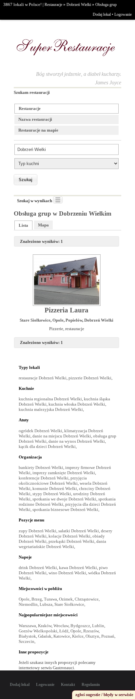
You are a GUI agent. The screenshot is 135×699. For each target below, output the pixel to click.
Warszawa (27, 625)
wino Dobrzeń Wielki (67, 572)
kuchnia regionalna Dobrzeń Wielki (50, 398)
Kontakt (68, 684)
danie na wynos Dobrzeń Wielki (76, 441)
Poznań (107, 636)
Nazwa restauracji (35, 119)
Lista (23, 225)
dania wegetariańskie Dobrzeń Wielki (62, 544)
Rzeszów (91, 630)
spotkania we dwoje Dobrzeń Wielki (64, 499)
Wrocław (60, 625)
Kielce (78, 636)
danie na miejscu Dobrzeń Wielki (61, 436)
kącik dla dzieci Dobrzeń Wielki (47, 446)
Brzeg (36, 599)
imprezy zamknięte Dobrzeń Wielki (63, 472)
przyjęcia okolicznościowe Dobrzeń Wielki (53, 481)
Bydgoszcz (80, 625)
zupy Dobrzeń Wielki (37, 530)
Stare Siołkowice (35, 320)
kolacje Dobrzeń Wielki (69, 536)
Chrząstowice (87, 599)
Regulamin (91, 684)
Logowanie (123, 14)
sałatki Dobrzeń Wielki (78, 530)
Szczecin (26, 641)
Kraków (44, 625)
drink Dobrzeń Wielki (38, 567)
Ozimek (66, 599)
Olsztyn (92, 636)
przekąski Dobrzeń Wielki (71, 541)
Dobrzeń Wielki (79, 4)
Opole (58, 320)
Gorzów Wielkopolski (38, 630)
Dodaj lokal (102, 14)
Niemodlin (28, 604)
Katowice (61, 636)
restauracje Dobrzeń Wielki (43, 377)
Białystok (27, 636)
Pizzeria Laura (66, 310)
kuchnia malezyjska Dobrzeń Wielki (51, 409)
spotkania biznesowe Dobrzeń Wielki (65, 509)
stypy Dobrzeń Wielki (51, 493)
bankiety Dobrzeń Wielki (41, 467)
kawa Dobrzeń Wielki (78, 567)
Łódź (63, 630)
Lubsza (46, 604)
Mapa (43, 224)
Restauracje (53, 4)
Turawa (50, 599)
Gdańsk (44, 636)
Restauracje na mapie (38, 130)
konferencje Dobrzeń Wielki (43, 478)
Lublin (98, 625)
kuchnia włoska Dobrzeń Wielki (76, 404)
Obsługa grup (106, 4)
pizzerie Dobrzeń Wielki (89, 377)
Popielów (74, 320)
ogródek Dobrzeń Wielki (40, 430)
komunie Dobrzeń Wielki (54, 488)
